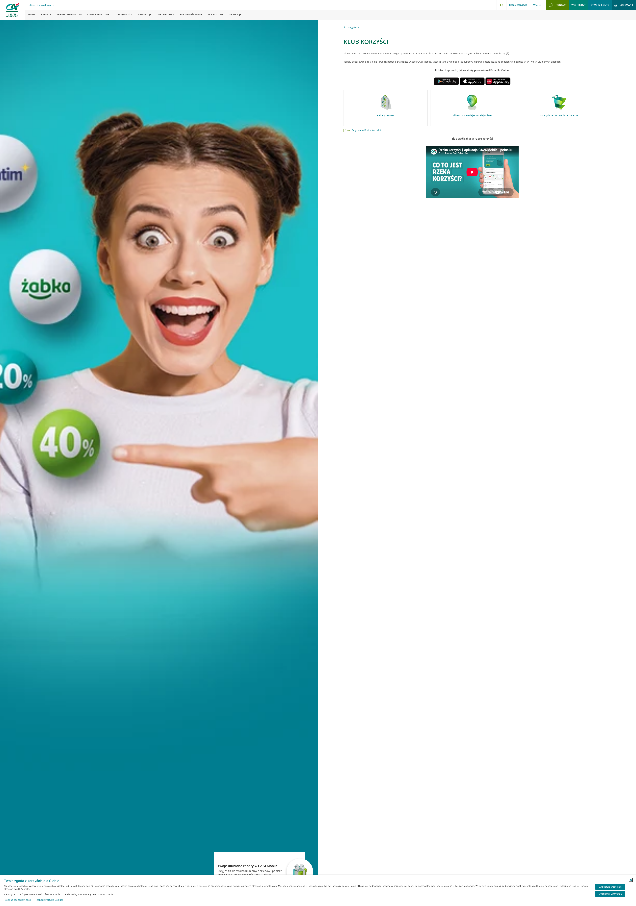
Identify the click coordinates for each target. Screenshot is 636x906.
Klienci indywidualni (40, 5)
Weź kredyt (578, 4)
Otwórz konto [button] (599, 4)
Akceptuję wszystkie (610, 886)
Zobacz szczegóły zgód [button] (18, 900)
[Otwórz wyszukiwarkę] (501, 5)
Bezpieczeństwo (518, 4)
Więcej (537, 5)
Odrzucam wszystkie (610, 893)
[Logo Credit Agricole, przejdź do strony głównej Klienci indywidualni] (12, 10)
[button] (630, 880)
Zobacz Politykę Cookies (49, 900)
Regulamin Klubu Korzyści (366, 130)
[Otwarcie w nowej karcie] (446, 82)
